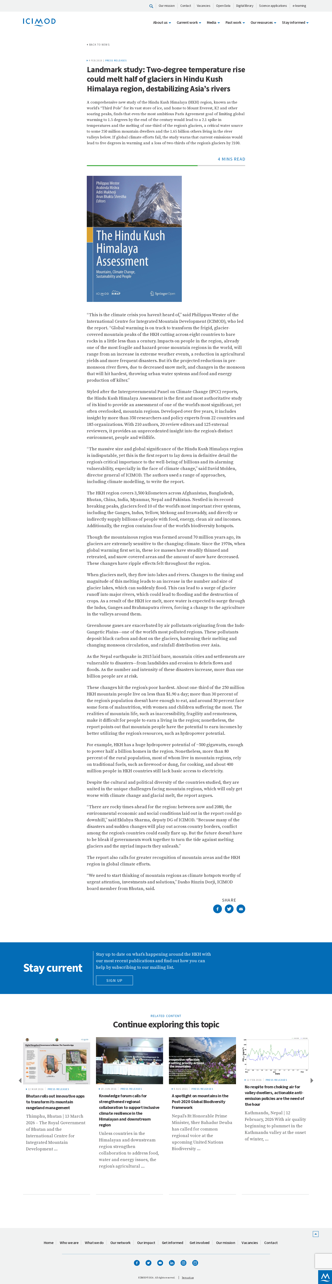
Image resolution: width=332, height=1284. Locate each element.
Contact (185, 5)
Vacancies (203, 5)
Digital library (244, 5)
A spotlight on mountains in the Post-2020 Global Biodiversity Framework (200, 1101)
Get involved (200, 1242)
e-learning (299, 5)
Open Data (223, 5)
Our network (120, 1242)
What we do (94, 1242)
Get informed (172, 1242)
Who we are (69, 1242)
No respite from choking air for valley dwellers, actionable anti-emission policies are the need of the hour (274, 1095)
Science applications (273, 5)
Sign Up (114, 980)
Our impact (146, 1242)
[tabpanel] (56, 1116)
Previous (19, 1080)
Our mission (167, 5)
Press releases (116, 60)
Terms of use (188, 1277)
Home (48, 1242)
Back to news (99, 44)
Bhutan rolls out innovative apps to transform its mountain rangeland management (55, 1101)
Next (312, 1080)
